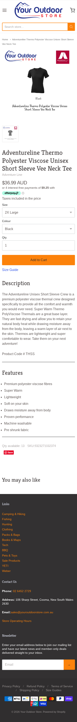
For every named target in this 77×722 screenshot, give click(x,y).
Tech (5, 545)
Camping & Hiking (13, 514)
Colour (6, 221)
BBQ (5, 550)
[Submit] (71, 27)
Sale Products (11, 560)
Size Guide (10, 270)
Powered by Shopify (54, 711)
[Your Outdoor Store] (38, 10)
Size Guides (53, 690)
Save (10, 452)
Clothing (7, 529)
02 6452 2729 (22, 591)
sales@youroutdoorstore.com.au (32, 612)
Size (5, 204)
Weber (6, 571)
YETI (5, 565)
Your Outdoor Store (31, 711)
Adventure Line (12, 174)
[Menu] (8, 10)
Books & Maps (11, 540)
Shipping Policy (29, 690)
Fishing (6, 519)
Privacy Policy (11, 686)
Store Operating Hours (16, 620)
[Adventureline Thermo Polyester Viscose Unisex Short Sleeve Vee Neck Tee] (10, 134)
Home (5, 39)
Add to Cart (38, 260)
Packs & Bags (11, 534)
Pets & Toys (9, 555)
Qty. (4, 237)
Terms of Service (62, 686)
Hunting (7, 524)
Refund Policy (36, 686)
